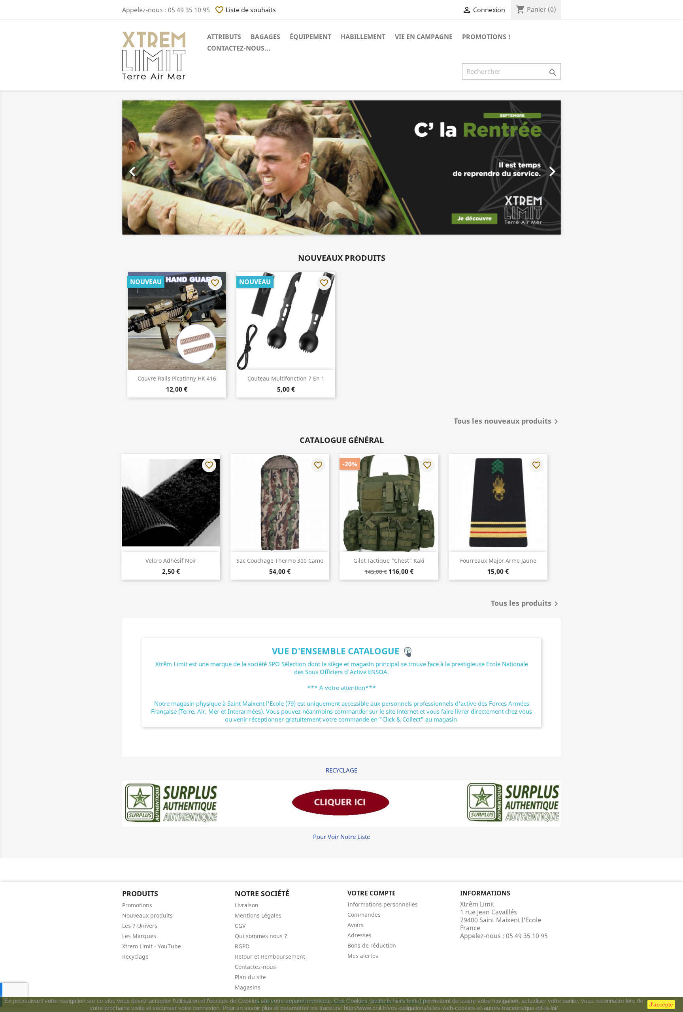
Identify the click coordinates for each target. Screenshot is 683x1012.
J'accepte (661, 1004)
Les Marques (139, 936)
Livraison (246, 905)
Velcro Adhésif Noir (170, 560)
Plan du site (250, 977)
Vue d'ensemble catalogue (338, 651)
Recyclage (135, 956)
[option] (341, 167)
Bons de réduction (371, 945)
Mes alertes (362, 955)
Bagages (265, 36)
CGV (240, 925)
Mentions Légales (258, 915)
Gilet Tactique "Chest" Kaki (389, 560)
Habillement (363, 36)
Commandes (364, 914)
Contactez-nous (255, 967)
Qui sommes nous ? (261, 936)
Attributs (224, 36)
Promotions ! (486, 36)
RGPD (242, 946)
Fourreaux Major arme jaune (498, 560)
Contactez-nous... (238, 48)
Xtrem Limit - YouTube (151, 946)
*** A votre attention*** (341, 688)
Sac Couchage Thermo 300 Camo (279, 560)
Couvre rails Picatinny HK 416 (177, 378)
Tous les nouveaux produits (507, 421)
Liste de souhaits (245, 10)
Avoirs (355, 925)
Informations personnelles (382, 904)
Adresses (359, 935)
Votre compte (371, 893)
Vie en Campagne (424, 36)
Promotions (137, 905)
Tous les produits (526, 604)
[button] (155, 167)
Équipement (310, 36)
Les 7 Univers (139, 925)
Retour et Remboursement (270, 956)
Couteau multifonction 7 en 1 (286, 378)
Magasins (247, 987)
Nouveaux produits (147, 915)
